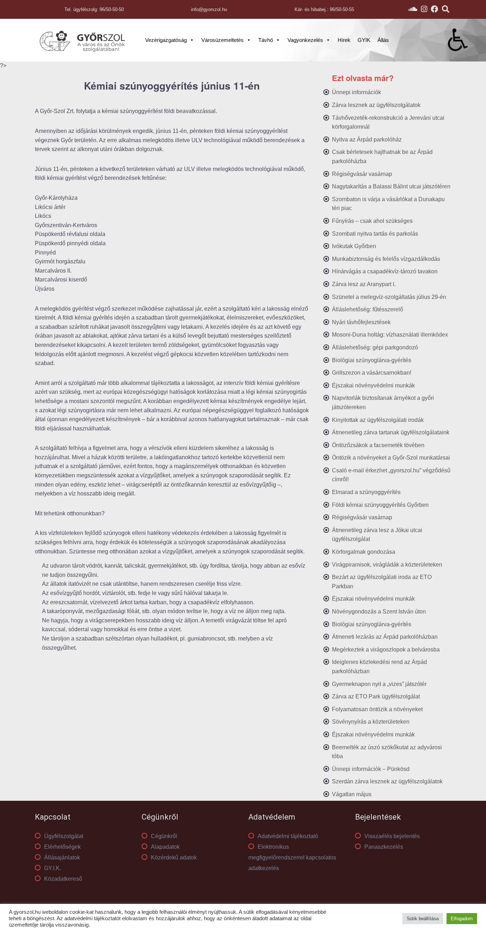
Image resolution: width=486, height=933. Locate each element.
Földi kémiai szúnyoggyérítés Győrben (380, 505)
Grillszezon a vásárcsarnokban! (371, 373)
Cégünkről (164, 836)
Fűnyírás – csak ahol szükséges (372, 221)
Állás (383, 40)
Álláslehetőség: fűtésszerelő (367, 309)
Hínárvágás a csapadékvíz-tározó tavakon (385, 271)
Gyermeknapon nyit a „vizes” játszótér (379, 684)
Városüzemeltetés (222, 40)
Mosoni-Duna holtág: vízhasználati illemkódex (390, 335)
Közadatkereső (63, 879)
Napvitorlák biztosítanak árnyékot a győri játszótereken (383, 402)
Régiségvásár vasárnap (362, 174)
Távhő (265, 40)
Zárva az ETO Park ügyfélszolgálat (376, 696)
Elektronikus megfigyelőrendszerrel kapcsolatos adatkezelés (292, 857)
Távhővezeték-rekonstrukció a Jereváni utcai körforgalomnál (388, 122)
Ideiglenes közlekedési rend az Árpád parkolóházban (379, 666)
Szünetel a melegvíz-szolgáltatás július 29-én (389, 297)
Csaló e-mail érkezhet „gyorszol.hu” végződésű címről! (391, 475)
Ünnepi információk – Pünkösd (371, 769)
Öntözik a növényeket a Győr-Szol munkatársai (391, 458)
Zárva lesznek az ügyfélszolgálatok (376, 105)
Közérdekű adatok (174, 857)
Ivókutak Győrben (354, 246)
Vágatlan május (351, 794)
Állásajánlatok (62, 857)
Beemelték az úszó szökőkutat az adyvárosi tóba (387, 752)
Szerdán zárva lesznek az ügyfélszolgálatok (387, 781)
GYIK (364, 40)
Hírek (344, 40)
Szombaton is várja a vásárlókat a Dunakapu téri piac (388, 203)
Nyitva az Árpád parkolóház (367, 139)
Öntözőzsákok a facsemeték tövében (378, 445)
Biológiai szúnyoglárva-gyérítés (371, 360)
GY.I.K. (52, 868)
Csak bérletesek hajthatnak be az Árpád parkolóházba (382, 156)
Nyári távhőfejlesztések (361, 322)
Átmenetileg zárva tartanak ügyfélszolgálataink (390, 432)
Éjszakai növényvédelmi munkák (373, 385)
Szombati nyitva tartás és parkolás (375, 234)
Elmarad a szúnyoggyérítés (366, 492)
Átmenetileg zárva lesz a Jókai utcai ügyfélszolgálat (377, 534)
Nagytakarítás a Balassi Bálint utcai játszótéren (391, 186)
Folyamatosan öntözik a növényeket (377, 709)
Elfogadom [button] (462, 918)
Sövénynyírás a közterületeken (371, 722)
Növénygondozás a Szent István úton (379, 611)
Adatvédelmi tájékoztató (288, 836)
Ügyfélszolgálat (63, 836)
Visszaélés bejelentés (392, 836)
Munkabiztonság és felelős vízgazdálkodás (386, 259)
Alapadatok (165, 847)
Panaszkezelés (383, 847)
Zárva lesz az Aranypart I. (364, 284)
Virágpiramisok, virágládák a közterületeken (387, 565)
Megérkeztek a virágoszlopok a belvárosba (386, 650)
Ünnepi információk (356, 92)
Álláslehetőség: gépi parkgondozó (375, 347)
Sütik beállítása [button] (423, 918)
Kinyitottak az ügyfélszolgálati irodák (378, 420)
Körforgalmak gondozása (363, 552)
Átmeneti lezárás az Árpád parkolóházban (385, 637)
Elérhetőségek (62, 847)
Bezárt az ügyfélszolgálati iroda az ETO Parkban (382, 581)
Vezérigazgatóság (166, 40)
